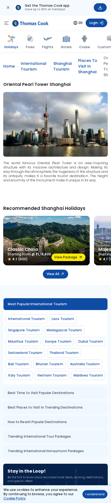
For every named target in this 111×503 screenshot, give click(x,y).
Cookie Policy (15, 498)
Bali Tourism (18, 364)
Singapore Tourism (24, 330)
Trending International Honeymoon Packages (46, 451)
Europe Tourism (58, 341)
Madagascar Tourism (64, 330)
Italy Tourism (19, 375)
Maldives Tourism (88, 375)
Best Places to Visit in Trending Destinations (45, 407)
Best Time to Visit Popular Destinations (41, 393)
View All (53, 274)
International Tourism (26, 318)
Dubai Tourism (90, 341)
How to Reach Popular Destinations (37, 422)
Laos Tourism (63, 318)
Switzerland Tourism (25, 352)
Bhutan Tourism (49, 364)
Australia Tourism (85, 364)
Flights (47, 47)
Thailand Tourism (64, 352)
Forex (30, 47)
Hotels (66, 47)
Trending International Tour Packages (39, 436)
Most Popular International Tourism (37, 304)
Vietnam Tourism (52, 375)
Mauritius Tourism (23, 341)
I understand (95, 494)
